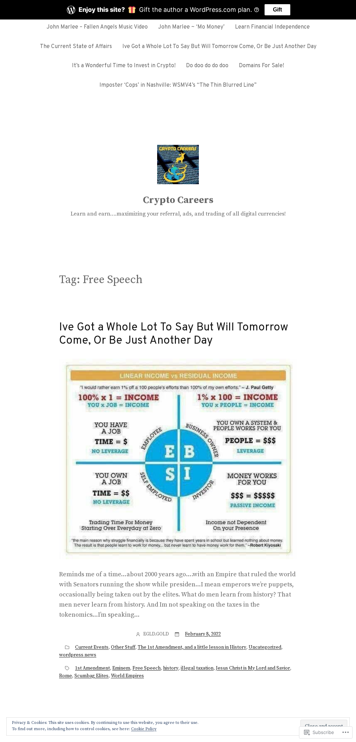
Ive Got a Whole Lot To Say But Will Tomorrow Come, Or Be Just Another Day (173, 334)
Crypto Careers (178, 200)
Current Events (91, 647)
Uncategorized (265, 647)
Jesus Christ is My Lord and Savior (253, 668)
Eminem (121, 668)
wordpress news (77, 655)
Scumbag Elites (91, 676)
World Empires (127, 676)
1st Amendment (92, 668)
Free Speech (146, 668)
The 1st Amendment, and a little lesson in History (192, 647)
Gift (277, 10)
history (170, 668)
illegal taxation (197, 668)
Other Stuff (123, 647)
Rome (65, 676)
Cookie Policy (143, 729)
